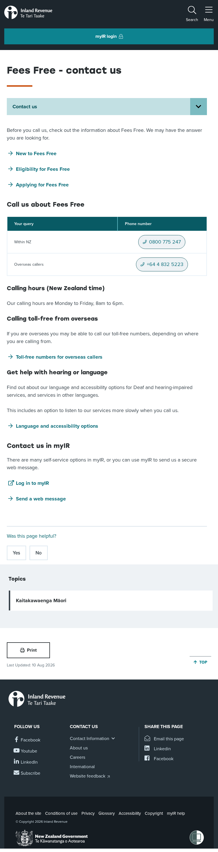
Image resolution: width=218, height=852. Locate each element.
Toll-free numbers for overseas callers (59, 357)
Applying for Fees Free (42, 185)
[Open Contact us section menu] (198, 106)
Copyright (154, 813)
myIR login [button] (106, 36)
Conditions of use (61, 813)
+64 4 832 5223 (165, 266)
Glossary (106, 813)
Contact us (24, 106)
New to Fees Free (36, 153)
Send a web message (41, 499)
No (38, 553)
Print (32, 650)
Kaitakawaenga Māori (41, 600)
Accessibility (130, 813)
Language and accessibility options (57, 426)
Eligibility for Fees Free (43, 169)
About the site (28, 813)
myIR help (176, 813)
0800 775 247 (165, 244)
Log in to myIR (32, 483)
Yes (16, 553)
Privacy (88, 813)
